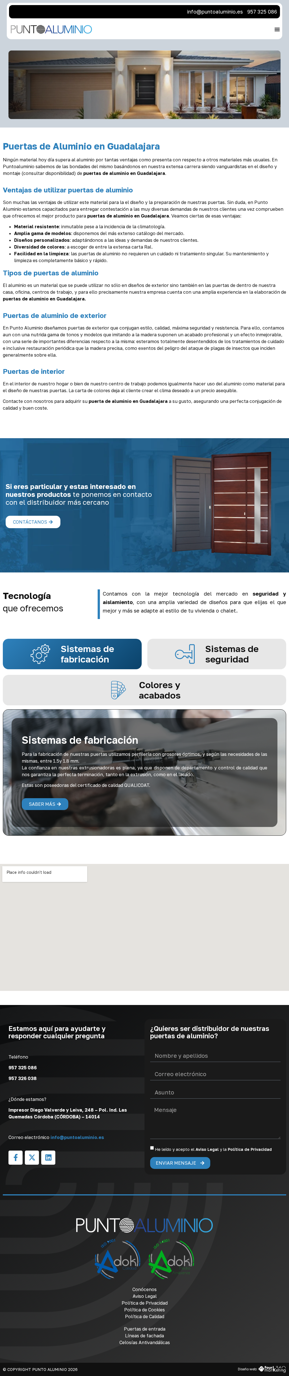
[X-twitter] (32, 1158)
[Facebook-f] (15, 1158)
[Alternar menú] (277, 29)
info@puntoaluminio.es (77, 1137)
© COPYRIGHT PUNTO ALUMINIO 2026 (40, 1369)
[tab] (72, 654)
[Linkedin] (48, 1158)
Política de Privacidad (250, 1149)
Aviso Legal (207, 1149)
